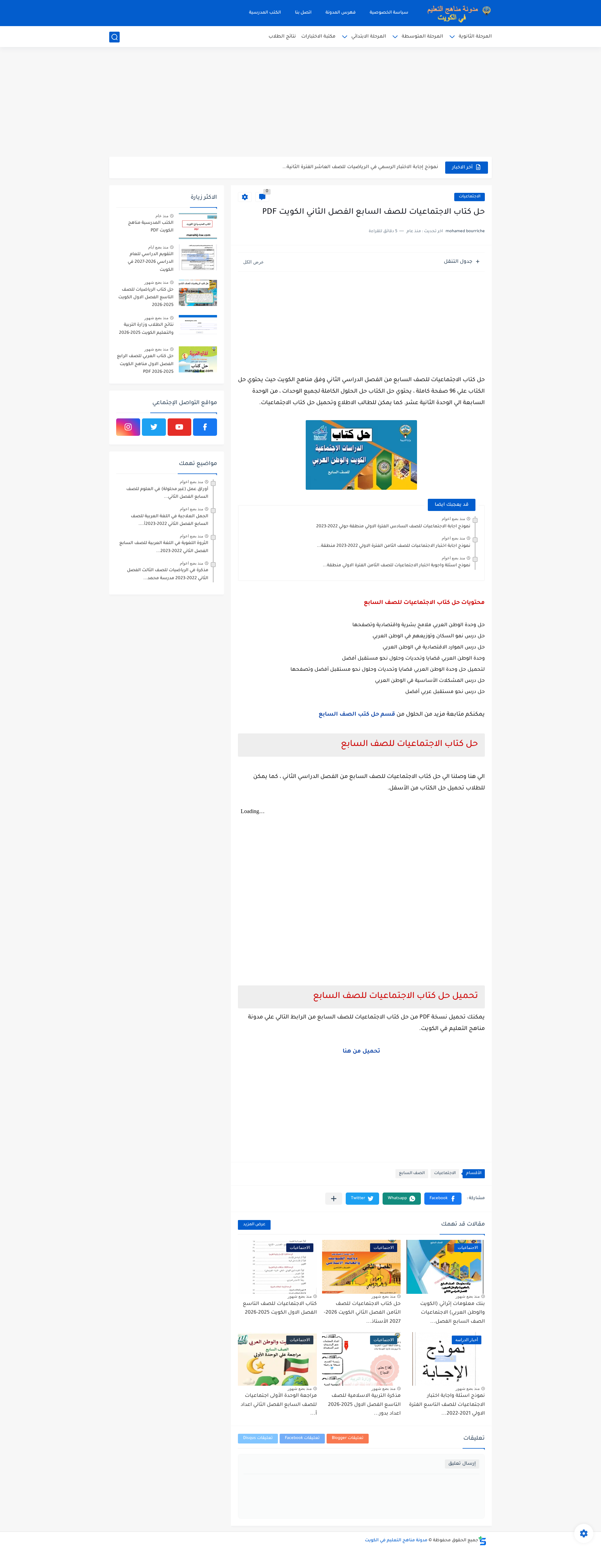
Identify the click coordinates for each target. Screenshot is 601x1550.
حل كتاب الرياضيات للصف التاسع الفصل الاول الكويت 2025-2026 (146, 298)
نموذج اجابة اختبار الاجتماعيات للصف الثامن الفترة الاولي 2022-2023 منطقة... (393, 546)
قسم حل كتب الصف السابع (357, 714)
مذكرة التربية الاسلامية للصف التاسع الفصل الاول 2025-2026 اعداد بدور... (364, 1405)
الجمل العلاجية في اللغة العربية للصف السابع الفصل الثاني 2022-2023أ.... (169, 520)
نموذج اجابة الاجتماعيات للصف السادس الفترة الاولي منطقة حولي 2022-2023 (393, 526)
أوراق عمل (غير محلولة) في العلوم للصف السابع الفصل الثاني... (167, 493)
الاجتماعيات (469, 197)
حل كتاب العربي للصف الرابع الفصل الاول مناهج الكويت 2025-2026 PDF (145, 364)
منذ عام (161, 215)
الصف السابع (412, 1173)
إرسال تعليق (462, 1463)
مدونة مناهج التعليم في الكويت (396, 1540)
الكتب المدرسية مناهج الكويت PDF (151, 227)
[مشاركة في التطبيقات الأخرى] (333, 1199)
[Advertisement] (300, 102)
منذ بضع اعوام (453, 518)
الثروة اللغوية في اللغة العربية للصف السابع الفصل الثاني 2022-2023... (163, 547)
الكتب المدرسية (265, 12)
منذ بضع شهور (468, 1296)
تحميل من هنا (361, 1051)
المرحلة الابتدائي (368, 36)
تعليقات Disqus (258, 1438)
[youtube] (180, 427)
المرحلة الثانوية (475, 36)
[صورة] (198, 226)
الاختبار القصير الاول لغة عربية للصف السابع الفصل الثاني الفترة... (365, 167)
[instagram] (128, 427)
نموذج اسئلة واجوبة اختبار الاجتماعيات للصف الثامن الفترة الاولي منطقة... (396, 565)
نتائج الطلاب (282, 36)
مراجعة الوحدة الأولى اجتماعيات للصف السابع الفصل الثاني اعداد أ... (279, 1405)
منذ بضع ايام (158, 247)
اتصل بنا (303, 12)
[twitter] (154, 427)
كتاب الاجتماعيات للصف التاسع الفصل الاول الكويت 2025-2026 (280, 1308)
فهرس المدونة (341, 12)
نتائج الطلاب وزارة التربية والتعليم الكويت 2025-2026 (146, 329)
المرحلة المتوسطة (422, 36)
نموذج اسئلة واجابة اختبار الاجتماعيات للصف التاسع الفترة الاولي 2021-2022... (447, 1405)
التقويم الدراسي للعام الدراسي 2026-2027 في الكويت (151, 262)
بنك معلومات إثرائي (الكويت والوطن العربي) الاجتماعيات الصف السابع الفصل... (452, 1313)
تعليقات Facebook (302, 1438)
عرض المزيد (254, 1224)
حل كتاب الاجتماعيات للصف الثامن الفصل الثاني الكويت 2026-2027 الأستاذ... (362, 1313)
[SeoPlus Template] (482, 1540)
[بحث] (114, 37)
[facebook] (205, 427)
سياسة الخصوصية (389, 12)
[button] (443, 1199)
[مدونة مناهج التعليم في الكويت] (457, 13)
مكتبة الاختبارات (318, 36)
